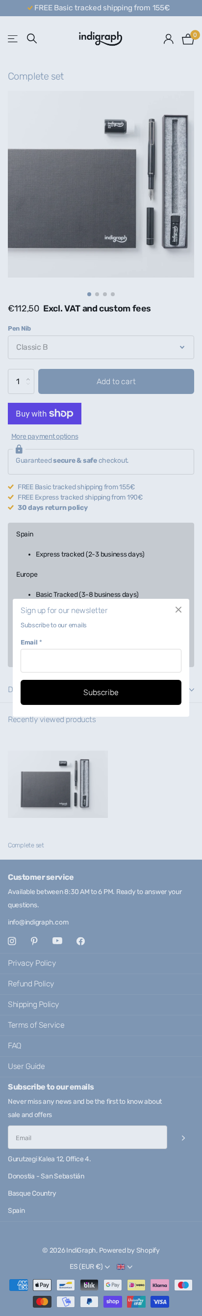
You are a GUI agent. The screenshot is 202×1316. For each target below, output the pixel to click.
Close (178, 609)
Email (31, 642)
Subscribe (101, 692)
